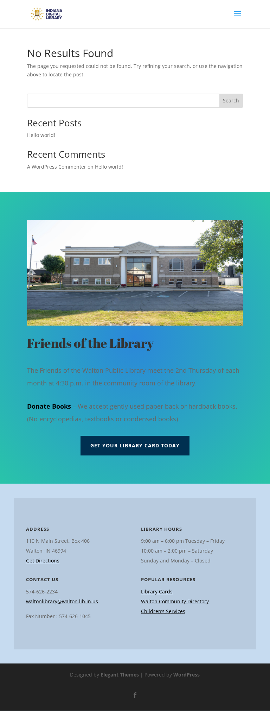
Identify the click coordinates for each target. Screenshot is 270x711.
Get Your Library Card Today (135, 445)
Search (231, 100)
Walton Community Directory (175, 601)
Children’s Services (163, 611)
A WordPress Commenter (56, 166)
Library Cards (157, 591)
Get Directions (42, 560)
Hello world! (41, 135)
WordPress (186, 674)
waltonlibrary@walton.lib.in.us (62, 601)
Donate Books (49, 406)
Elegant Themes (120, 674)
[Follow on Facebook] (135, 695)
